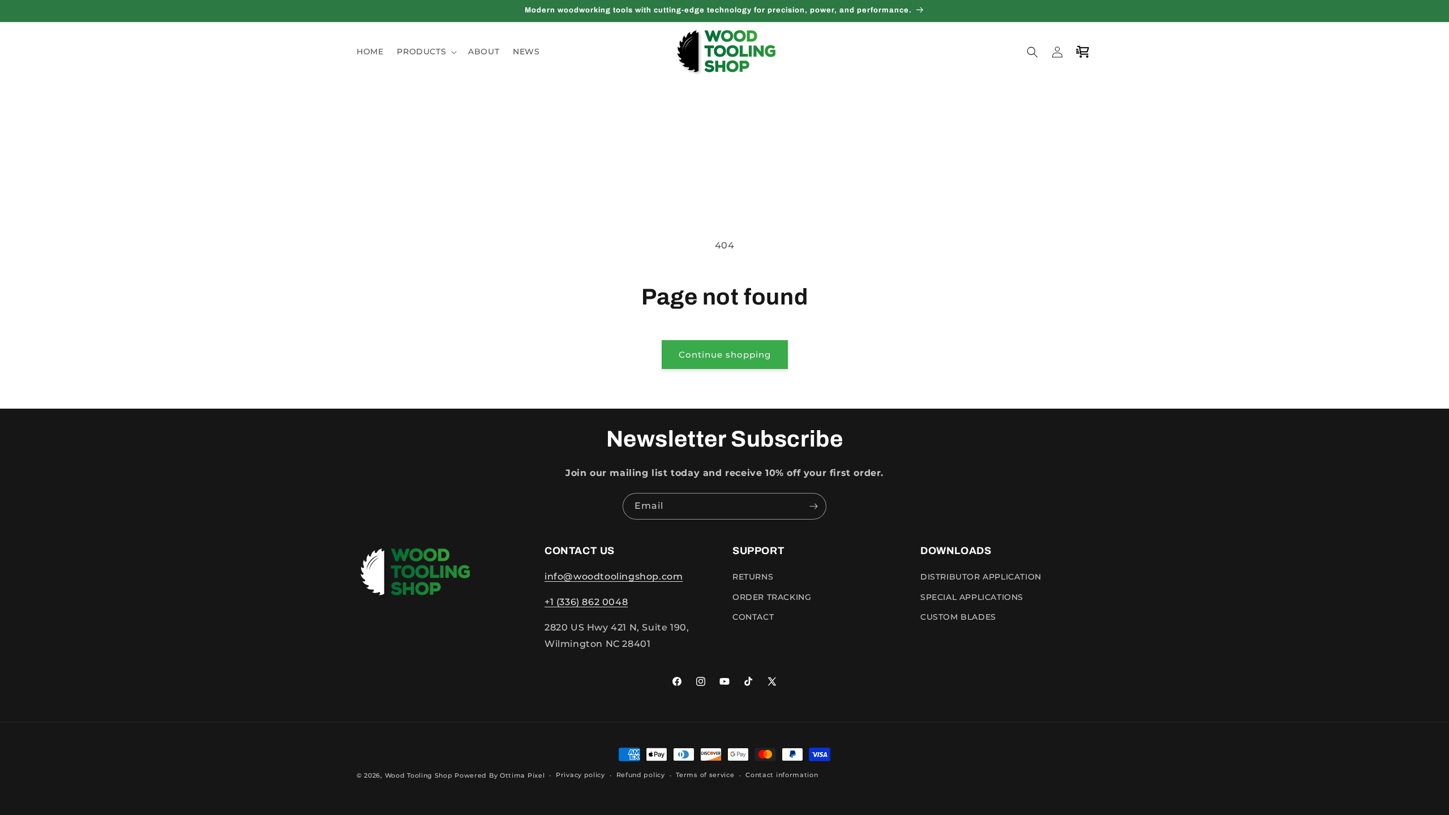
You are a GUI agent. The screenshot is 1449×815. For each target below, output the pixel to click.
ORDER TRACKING (771, 597)
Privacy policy (580, 775)
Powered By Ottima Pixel (500, 775)
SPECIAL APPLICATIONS (971, 597)
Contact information (781, 775)
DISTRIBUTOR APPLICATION (980, 577)
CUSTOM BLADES (958, 617)
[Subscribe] (813, 506)
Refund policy (640, 775)
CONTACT (753, 617)
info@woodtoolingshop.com (614, 576)
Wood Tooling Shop (419, 775)
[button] (425, 51)
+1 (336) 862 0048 (586, 602)
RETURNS (752, 577)
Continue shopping (725, 354)
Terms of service (705, 775)
